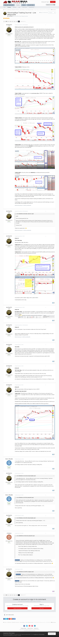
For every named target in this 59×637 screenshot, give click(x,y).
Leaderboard (31, 7)
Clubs (4, 7)
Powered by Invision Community (29, 630)
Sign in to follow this (44, 12)
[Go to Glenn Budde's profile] (9, 463)
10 (54, 12)
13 (16, 21)
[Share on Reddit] (11, 619)
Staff (19, 7)
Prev (6, 21)
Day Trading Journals (23, 16)
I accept (52, 633)
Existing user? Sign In (45, 1)
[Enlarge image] (35, 79)
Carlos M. (29, 213)
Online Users (24, 7)
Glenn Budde (9, 459)
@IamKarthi (18, 574)
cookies (11, 634)
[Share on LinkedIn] (7, 619)
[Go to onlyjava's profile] (9, 537)
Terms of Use (30, 628)
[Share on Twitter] (6, 619)
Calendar (14, 7)
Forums (17, 5)
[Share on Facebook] (4, 619)
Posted (19, 24)
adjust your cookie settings (39, 634)
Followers (50, 12)
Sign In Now (42, 608)
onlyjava (9, 533)
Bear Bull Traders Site (9, 5)
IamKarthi (11, 16)
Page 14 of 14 (23, 21)
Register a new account (17, 608)
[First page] (4, 21)
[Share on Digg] (13, 619)
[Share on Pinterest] (9, 619)
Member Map (30, 5)
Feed (24, 5)
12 (14, 21)
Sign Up (52, 1)
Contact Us (36, 628)
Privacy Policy (23, 628)
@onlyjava (17, 580)
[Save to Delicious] (15, 619)
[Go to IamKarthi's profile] (4, 13)
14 (18, 21)
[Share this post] (45, 24)
